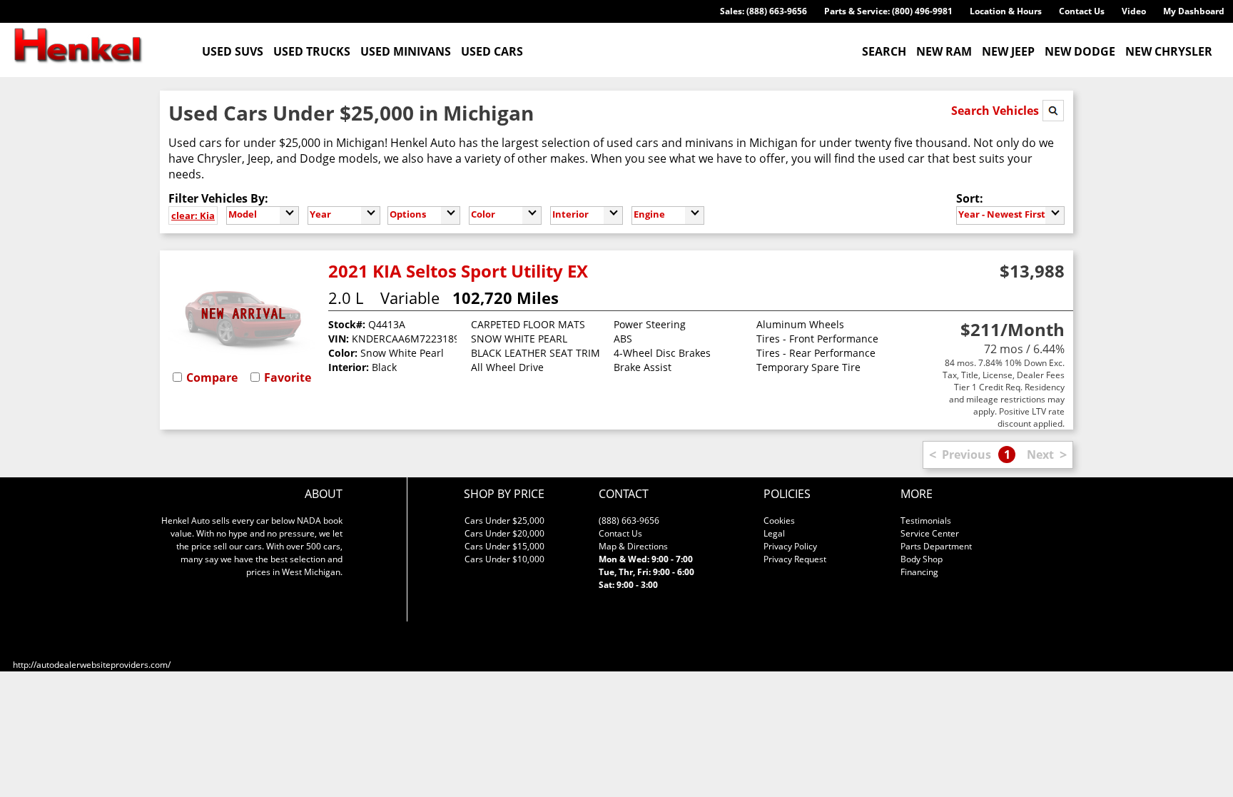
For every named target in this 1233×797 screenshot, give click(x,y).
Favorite (287, 377)
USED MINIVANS (405, 51)
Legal (774, 533)
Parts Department (936, 546)
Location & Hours (1006, 11)
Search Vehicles (996, 110)
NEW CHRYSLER (1168, 51)
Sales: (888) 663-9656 (763, 11)
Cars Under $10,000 (504, 559)
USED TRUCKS (311, 51)
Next (1040, 454)
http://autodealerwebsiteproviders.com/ (92, 665)
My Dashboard (1193, 11)
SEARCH (884, 51)
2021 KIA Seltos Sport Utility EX (458, 271)
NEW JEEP (1008, 51)
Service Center (929, 533)
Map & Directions (633, 546)
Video (1134, 11)
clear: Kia (193, 215)
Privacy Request (794, 559)
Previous (966, 454)
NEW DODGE (1080, 51)
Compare (212, 377)
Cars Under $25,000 (504, 520)
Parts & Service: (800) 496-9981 (888, 11)
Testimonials (925, 520)
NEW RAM (944, 51)
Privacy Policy (790, 546)
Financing (919, 572)
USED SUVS (232, 51)
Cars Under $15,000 (504, 546)
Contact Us (1082, 11)
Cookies (779, 520)
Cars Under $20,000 (504, 533)
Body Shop (921, 559)
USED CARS (492, 51)
